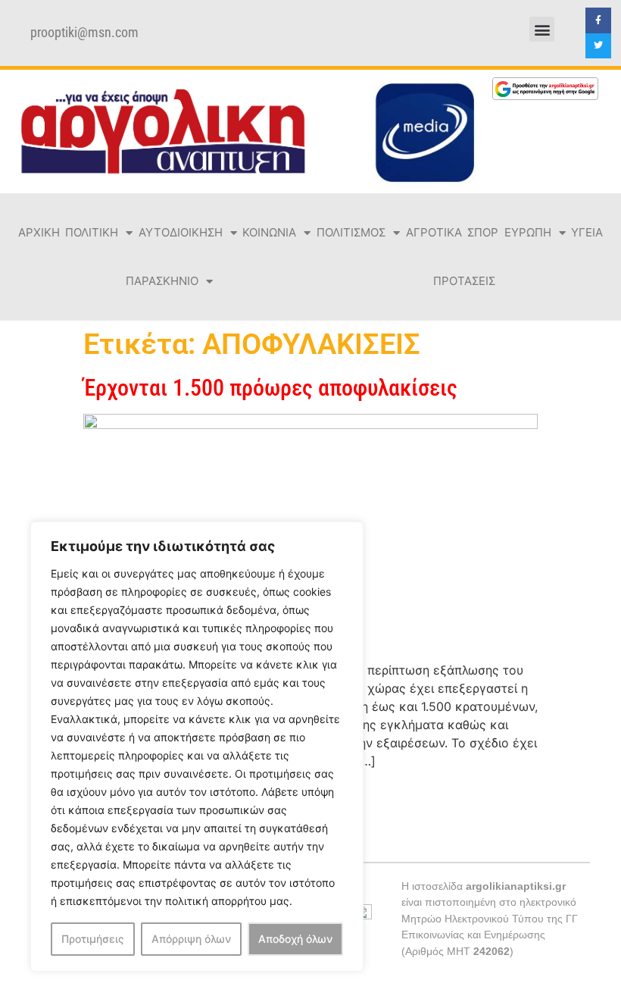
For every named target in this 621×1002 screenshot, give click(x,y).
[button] (541, 29)
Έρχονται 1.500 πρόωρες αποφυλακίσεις (270, 387)
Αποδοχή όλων (295, 938)
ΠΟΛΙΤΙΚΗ (91, 232)
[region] (197, 746)
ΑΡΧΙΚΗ (39, 232)
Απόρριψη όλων (191, 938)
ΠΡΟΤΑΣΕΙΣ (464, 281)
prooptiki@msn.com (84, 32)
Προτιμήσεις (92, 938)
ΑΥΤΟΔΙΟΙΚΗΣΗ (181, 232)
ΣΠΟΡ (482, 232)
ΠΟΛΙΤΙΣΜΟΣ (351, 232)
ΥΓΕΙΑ (587, 232)
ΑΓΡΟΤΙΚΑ (434, 232)
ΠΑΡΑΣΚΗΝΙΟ (162, 281)
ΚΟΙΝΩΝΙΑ (269, 232)
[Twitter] (598, 46)
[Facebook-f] (598, 20)
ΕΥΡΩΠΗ (527, 232)
